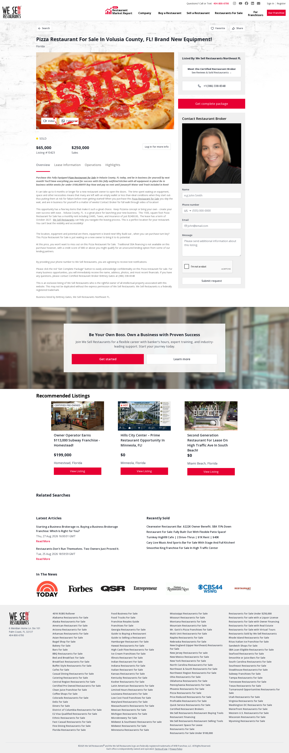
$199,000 (62, 454)
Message (187, 235)
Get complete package (211, 104)
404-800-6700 (221, 3)
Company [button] (144, 13)
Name (185, 189)
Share (239, 28)
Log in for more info (157, 146)
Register (281, 3)
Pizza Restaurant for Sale (82, 177)
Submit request (212, 281)
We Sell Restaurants (63, 219)
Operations (93, 165)
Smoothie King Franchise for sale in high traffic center (182, 548)
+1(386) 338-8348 (214, 86)
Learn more (181, 359)
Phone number (190, 204)
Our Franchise (276, 12)
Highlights (112, 165)
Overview (43, 165)
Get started (107, 359)
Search (46, 28)
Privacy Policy (176, 748)
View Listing (77, 471)
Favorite (220, 28)
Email (185, 219)
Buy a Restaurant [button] (169, 13)
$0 (123, 454)
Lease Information (67, 165)
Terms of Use (161, 748)
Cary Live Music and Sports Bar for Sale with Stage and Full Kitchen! (191, 542)
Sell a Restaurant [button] (198, 13)
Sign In (270, 3)
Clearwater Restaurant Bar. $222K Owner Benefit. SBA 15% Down (189, 526)
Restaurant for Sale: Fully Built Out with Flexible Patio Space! (186, 532)
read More (43, 541)
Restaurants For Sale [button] (229, 13)
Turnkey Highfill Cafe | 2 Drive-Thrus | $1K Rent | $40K (183, 537)
